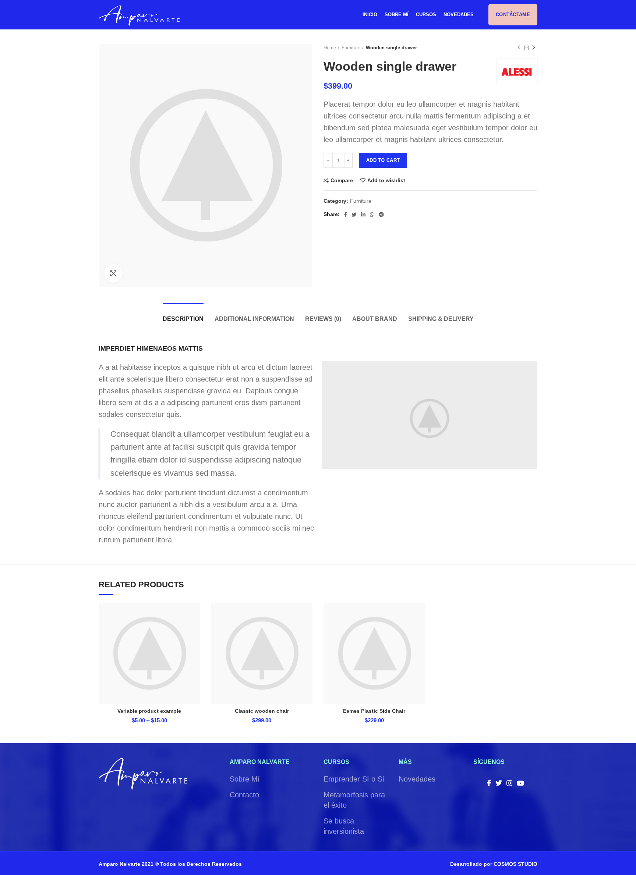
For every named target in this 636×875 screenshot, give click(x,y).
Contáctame (513, 14)
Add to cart (383, 160)
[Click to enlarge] (113, 273)
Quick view (195, 648)
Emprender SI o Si (354, 779)
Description (183, 319)
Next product (533, 48)
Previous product (519, 48)
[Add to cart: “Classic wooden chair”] (307, 631)
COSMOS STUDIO (515, 864)
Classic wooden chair (262, 711)
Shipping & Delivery (441, 319)
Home (330, 47)
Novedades (417, 779)
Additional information (254, 319)
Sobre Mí (245, 779)
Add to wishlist (386, 180)
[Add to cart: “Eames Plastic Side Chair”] (419, 631)
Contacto (244, 795)
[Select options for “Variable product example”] (195, 631)
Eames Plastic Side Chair (374, 711)
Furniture (351, 47)
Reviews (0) (323, 319)
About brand (374, 319)
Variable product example (149, 711)
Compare (342, 180)
